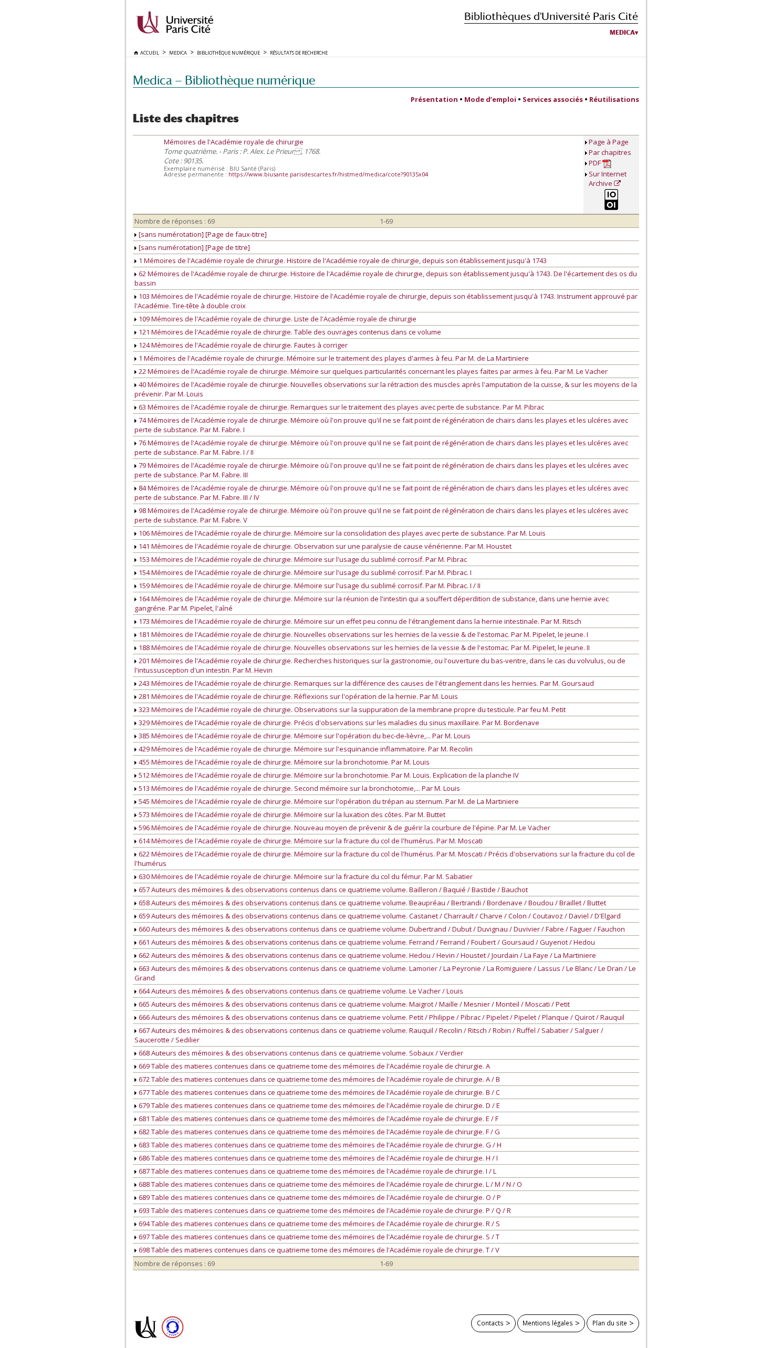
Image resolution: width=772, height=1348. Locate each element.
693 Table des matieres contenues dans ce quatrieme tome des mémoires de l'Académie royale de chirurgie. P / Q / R (324, 1210)
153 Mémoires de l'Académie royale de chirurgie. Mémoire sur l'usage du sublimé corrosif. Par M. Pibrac (302, 559)
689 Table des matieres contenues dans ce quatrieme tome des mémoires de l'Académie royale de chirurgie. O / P (319, 1197)
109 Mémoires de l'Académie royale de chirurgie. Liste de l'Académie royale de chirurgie (276, 318)
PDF (595, 163)
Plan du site (609, 1323)
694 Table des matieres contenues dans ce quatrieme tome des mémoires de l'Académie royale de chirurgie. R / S (318, 1223)
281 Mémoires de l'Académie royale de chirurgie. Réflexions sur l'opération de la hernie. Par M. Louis (297, 696)
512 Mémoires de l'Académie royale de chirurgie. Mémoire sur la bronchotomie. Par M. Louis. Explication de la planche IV (328, 775)
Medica (622, 32)
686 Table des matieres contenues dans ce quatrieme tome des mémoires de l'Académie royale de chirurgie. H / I (317, 1158)
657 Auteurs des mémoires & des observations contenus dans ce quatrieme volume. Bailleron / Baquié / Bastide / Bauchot (332, 889)
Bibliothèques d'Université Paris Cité (551, 16)
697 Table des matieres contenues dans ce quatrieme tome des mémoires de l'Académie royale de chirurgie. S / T (318, 1236)
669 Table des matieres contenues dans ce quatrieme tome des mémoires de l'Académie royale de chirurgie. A (313, 1066)
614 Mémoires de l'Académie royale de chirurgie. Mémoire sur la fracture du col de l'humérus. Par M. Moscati (310, 840)
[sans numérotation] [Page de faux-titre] (202, 234)
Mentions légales (548, 1323)
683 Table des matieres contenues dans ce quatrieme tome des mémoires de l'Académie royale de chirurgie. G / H (319, 1145)
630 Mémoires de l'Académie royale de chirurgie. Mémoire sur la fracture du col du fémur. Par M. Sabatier (305, 876)
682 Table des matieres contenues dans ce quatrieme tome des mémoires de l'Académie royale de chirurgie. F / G (318, 1131)
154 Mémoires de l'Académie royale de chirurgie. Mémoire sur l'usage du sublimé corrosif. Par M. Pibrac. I (304, 572)
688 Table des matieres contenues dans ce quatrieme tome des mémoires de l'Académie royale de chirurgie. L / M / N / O (329, 1184)
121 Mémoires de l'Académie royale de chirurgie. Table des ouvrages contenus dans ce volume (289, 332)
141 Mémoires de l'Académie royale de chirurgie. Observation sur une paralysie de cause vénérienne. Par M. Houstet (324, 546)
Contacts (490, 1323)
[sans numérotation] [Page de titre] (193, 247)
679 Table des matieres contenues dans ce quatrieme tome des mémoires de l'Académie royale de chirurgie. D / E (318, 1105)
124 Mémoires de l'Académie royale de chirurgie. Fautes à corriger (242, 345)
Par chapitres (610, 152)
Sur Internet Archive (608, 178)
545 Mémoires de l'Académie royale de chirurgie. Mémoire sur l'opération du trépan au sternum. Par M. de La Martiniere (328, 801)
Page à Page (609, 142)
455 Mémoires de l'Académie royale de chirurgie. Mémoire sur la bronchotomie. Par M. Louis (283, 762)
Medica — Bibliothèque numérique (224, 80)
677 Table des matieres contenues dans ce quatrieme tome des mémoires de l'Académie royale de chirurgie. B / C (318, 1092)
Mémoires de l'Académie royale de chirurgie (234, 142)
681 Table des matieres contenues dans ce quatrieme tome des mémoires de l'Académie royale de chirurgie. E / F (317, 1118)
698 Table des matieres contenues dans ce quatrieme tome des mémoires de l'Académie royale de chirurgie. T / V (318, 1250)
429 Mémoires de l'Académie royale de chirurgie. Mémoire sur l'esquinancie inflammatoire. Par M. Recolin (305, 749)
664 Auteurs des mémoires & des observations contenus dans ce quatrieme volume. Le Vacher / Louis (300, 991)
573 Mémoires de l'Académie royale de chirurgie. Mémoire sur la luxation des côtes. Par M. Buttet (291, 814)
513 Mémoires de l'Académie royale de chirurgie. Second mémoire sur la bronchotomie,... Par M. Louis (298, 788)
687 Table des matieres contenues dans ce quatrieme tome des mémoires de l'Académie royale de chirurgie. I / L (316, 1171)
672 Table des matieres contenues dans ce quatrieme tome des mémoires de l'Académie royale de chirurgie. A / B (318, 1079)
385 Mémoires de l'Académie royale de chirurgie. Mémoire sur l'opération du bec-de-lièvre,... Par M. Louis (304, 735)
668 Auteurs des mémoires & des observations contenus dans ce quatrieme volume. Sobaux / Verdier (300, 1053)
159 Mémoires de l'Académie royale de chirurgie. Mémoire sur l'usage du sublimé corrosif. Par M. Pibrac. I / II (309, 585)
